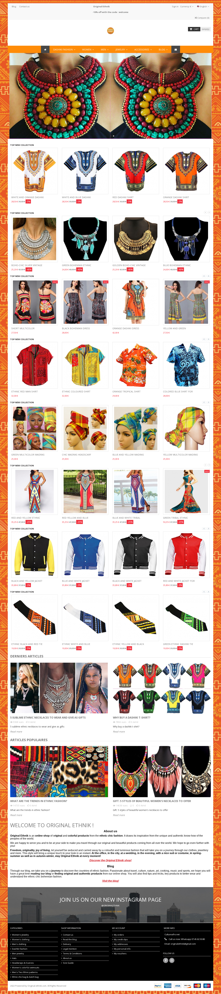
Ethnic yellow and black (78, 644)
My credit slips (121, 939)
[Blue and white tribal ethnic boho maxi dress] (85, 491)
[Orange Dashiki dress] (85, 302)
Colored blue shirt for (127, 391)
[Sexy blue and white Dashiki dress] (186, 302)
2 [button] (113, 136)
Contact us (24, 6)
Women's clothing (20, 939)
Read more (16, 731)
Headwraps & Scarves (23, 963)
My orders (119, 934)
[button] (143, 49)
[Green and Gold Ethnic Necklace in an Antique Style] (186, 238)
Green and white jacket (177, 580)
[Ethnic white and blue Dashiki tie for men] (34, 617)
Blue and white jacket (25, 580)
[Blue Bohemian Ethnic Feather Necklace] (135, 238)
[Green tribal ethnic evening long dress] (135, 491)
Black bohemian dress (25, 328)
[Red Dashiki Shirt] (85, 170)
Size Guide (68, 963)
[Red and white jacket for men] (135, 554)
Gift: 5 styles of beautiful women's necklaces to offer (152, 801)
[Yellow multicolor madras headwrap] (135, 428)
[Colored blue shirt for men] (135, 365)
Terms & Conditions (72, 953)
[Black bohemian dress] (34, 302)
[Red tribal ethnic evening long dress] (186, 491)
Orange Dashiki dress (75, 328)
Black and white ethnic (178, 391)
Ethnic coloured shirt (25, 391)
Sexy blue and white (175, 328)
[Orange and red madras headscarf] (186, 428)
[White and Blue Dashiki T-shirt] (34, 170)
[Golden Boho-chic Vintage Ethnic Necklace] (85, 238)
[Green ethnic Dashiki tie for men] (135, 617)
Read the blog (70, 939)
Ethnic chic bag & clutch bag (25, 977)
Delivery (67, 944)
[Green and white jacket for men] (186, 554)
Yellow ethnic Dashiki (177, 644)
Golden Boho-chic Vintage (78, 265)
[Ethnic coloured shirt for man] (34, 365)
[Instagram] (171, 960)
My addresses (121, 944)
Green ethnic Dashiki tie (127, 644)
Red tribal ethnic (174, 517)
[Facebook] (165, 960)
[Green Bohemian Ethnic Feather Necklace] (34, 238)
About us (67, 958)
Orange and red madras (178, 454)
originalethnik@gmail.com (183, 943)
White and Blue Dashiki (25, 197)
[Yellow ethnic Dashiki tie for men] (186, 617)
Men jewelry (18, 953)
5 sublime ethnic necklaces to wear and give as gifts (48, 717)
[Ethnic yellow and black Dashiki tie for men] (85, 617)
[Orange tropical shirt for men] (85, 365)
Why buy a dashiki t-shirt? (131, 717)
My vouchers (120, 953)
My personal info (122, 948)
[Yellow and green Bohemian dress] (135, 302)
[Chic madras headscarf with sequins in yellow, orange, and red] (34, 428)
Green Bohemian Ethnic (26, 265)
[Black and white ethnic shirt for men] (186, 365)
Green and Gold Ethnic (177, 265)
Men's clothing (19, 944)
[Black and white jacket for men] (85, 554)
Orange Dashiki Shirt (125, 197)
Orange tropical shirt (76, 391)
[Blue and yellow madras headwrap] (85, 428)
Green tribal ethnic (124, 517)
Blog (14, 6)
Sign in (174, 6)
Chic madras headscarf (25, 454)
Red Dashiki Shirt (72, 197)
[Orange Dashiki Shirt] (135, 170)
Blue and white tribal (76, 517)
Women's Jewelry (20, 934)
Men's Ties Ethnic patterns (25, 972)
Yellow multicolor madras (129, 454)
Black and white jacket (76, 580)
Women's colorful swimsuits (25, 967)
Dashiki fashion (19, 948)
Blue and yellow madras (77, 454)
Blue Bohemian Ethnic (126, 265)
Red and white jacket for (128, 580)
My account (118, 928)
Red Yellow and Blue (24, 517)
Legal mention (70, 948)
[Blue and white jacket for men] (34, 554)
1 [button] (110, 136)
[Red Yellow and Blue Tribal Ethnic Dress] (34, 491)
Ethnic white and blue (25, 644)
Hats (14, 958)
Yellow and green (123, 328)
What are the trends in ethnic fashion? (38, 801)
